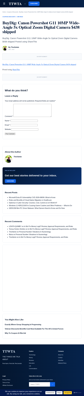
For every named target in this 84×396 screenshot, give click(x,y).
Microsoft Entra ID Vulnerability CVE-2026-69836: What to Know (32, 197)
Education (32, 363)
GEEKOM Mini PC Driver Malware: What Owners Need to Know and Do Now (37, 208)
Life (30, 366)
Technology (32, 355)
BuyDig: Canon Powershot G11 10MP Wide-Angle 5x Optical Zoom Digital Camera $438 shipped (39, 64)
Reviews (31, 360)
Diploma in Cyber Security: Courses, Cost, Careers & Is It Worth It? (33, 203)
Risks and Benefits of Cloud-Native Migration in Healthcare (30, 200)
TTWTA (15, 3)
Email (7, 125)
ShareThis (16, 69)
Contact (60, 357)
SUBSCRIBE (34, 3)
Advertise (60, 360)
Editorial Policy (62, 363)
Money (31, 357)
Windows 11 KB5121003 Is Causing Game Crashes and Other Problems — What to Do (40, 205)
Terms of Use (6, 382)
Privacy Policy (6, 380)
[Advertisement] (20, 278)
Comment (9, 116)
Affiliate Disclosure (7, 385)
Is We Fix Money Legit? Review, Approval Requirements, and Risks (48, 226)
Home (4, 12)
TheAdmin (12, 232)
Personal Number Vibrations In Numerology (35, 232)
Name (7, 121)
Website (8, 129)
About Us (60, 355)
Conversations (33, 368)
